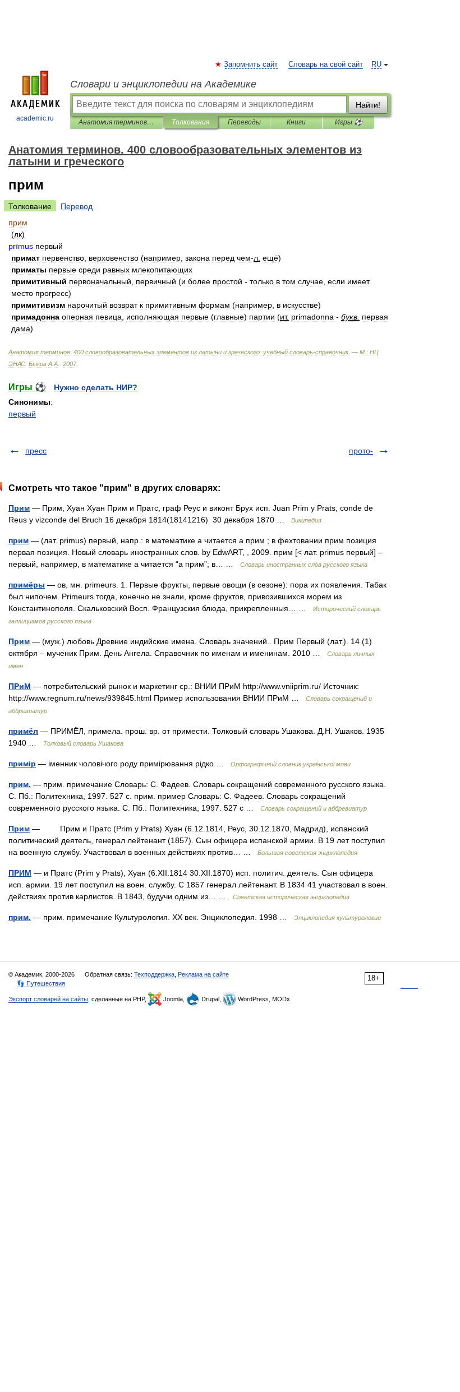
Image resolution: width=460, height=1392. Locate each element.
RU (376, 64)
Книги (296, 122)
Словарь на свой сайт (325, 64)
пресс (36, 450)
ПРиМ (19, 686)
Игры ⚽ (348, 122)
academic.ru (35, 118)
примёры (26, 584)
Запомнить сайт (251, 64)
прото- (361, 450)
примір (22, 763)
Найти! (368, 104)
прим (18, 540)
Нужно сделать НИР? (95, 387)
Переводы (244, 122)
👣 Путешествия (41, 983)
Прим (19, 507)
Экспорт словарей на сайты (48, 999)
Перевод (77, 206)
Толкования (190, 122)
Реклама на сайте (203, 974)
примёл (23, 731)
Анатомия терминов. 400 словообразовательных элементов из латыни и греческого (116, 122)
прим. (19, 784)
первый (22, 413)
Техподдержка (154, 974)
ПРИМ (19, 872)
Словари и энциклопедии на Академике (163, 84)
